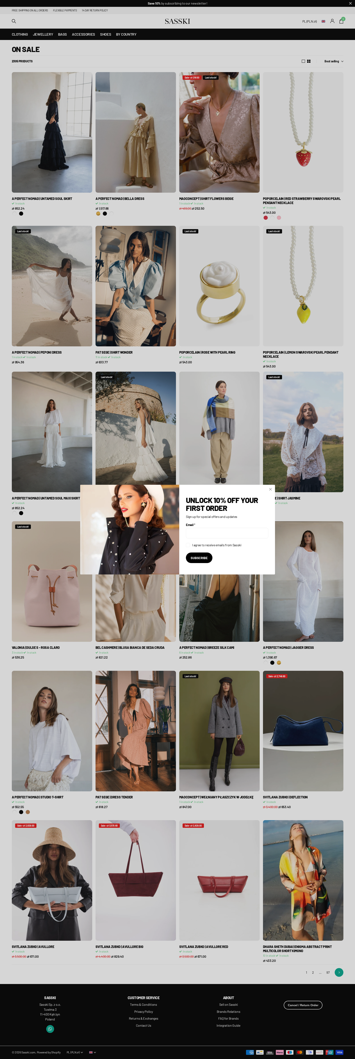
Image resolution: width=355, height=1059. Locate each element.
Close (270, 489)
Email (190, 524)
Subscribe (199, 558)
